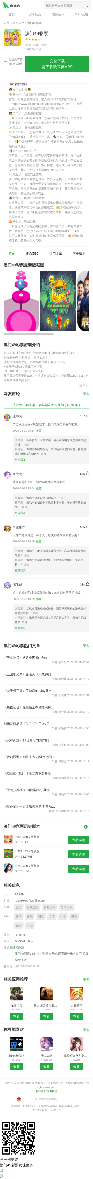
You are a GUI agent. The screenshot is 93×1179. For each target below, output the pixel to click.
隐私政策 (18, 947)
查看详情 (79, 839)
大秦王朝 (76, 1005)
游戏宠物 (33, 907)
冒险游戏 (50, 907)
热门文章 (55, 253)
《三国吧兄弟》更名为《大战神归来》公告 (29, 674)
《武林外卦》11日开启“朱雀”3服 (26, 740)
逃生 (19, 907)
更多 (86, 394)
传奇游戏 (66, 907)
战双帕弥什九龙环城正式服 (76, 1055)
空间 (30, 925)
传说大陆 (46, 1055)
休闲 (19, 916)
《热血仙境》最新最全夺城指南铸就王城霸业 (29, 707)
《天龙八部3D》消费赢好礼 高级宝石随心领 (29, 789)
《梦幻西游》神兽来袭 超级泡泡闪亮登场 (29, 756)
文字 (52, 916)
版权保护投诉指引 (46, 1091)
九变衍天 (16, 1005)
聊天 (19, 925)
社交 (63, 916)
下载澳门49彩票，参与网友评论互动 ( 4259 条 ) (46, 404)
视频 (74, 916)
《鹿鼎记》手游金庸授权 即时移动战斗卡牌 (29, 806)
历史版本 (79, 253)
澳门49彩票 (11, 5)
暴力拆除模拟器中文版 (46, 1005)
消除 (41, 916)
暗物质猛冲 (16, 1055)
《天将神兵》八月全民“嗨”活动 (25, 657)
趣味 (30, 916)
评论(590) (33, 253)
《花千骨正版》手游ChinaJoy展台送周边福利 (29, 690)
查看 (16, 1016)
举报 (2, 1173)
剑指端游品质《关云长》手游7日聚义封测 (29, 723)
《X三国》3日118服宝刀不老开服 (27, 773)
